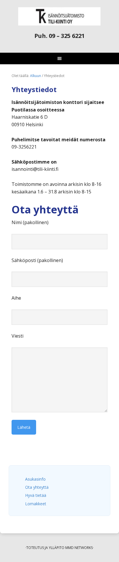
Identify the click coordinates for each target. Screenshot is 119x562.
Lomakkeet (35, 503)
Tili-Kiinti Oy (59, 16)
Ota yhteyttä (37, 487)
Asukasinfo (35, 479)
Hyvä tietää (35, 495)
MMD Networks (79, 547)
